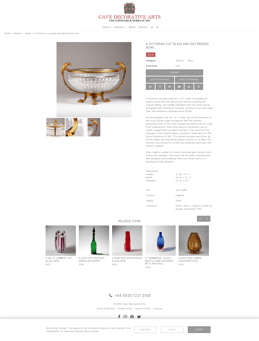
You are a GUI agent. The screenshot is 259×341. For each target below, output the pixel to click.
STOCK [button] (106, 27)
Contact (143, 27)
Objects (18, 33)
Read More (145, 329)
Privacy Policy (125, 308)
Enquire (174, 72)
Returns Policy (143, 308)
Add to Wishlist (160, 79)
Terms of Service (106, 308)
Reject (172, 329)
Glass (28, 33)
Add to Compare (189, 79)
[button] (157, 27)
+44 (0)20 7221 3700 (132, 295)
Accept (199, 329)
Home (7, 33)
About (132, 27)
